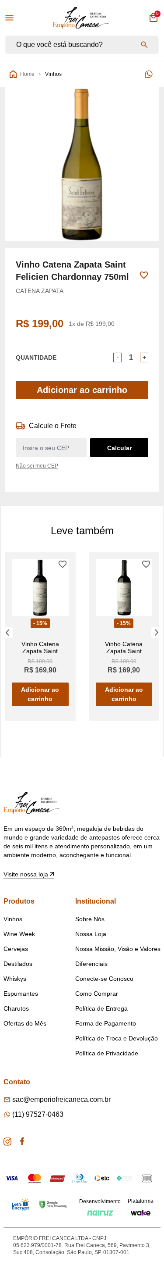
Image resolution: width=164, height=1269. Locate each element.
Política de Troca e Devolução (116, 1038)
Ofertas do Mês (24, 1023)
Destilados (17, 963)
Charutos (16, 1008)
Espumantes (20, 993)
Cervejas (15, 948)
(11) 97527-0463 (37, 1114)
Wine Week (19, 933)
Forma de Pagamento (105, 1023)
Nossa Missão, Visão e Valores (118, 948)
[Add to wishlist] (144, 275)
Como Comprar (96, 993)
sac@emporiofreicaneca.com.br (61, 1099)
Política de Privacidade (106, 1053)
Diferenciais (91, 963)
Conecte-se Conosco (104, 978)
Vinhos (53, 74)
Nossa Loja (90, 933)
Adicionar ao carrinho (82, 390)
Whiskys (14, 978)
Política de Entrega (101, 1008)
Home (27, 74)
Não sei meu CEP (37, 466)
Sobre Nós (90, 918)
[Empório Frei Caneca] (81, 18)
